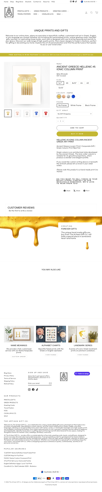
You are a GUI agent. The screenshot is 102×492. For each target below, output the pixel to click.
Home (6, 2)
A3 (88, 83)
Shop (12, 2)
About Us (46, 2)
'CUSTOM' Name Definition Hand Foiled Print (20, 453)
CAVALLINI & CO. (48, 14)
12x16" (60, 88)
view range (51, 355)
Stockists (28, 2)
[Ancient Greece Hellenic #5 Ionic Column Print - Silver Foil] (15, 306)
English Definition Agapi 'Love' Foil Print (18, 463)
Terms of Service (10, 378)
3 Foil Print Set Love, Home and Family (17, 461)
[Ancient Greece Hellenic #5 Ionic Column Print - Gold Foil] (9, 306)
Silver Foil (69, 96)
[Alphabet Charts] (51, 334)
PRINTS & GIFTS (23, 11)
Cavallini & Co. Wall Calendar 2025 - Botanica (20, 466)
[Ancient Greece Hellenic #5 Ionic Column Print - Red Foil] (20, 306)
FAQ (53, 2)
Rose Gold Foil (64, 96)
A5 (67, 83)
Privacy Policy (9, 376)
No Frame (62, 105)
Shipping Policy (9, 381)
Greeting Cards (60, 11)
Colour (65, 93)
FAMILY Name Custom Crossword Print (17, 458)
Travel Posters (24, 14)
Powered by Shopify (51, 484)
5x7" (60, 83)
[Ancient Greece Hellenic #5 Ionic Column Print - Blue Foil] (18, 306)
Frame (60, 102)
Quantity (62, 117)
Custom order (19, 356)
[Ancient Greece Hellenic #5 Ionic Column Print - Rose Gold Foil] (12, 306)
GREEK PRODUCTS (41, 11)
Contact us (79, 180)
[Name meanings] (19, 334)
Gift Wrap (62, 110)
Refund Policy (9, 384)
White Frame (76, 105)
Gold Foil (59, 96)
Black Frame (90, 105)
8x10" (74, 83)
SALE (59, 14)
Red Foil (78, 96)
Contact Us (37, 2)
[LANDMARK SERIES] (83, 334)
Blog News (19, 2)
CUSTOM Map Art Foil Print (13, 455)
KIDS (35, 14)
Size (59, 79)
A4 (81, 83)
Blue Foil (73, 96)
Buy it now (77, 134)
